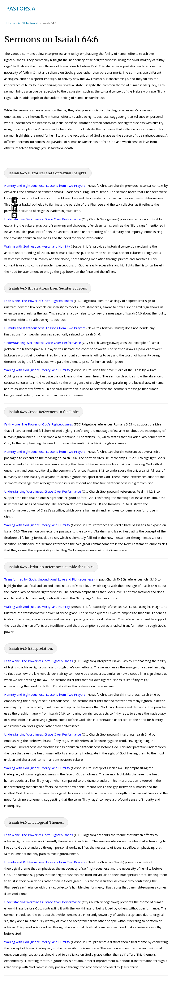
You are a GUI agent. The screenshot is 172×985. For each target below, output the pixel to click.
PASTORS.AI (21, 8)
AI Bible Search (28, 23)
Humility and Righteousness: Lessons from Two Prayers (45, 185)
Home (10, 23)
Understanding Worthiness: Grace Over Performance (42, 219)
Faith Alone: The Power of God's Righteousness (38, 301)
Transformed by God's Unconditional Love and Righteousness (49, 579)
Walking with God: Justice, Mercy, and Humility (37, 246)
